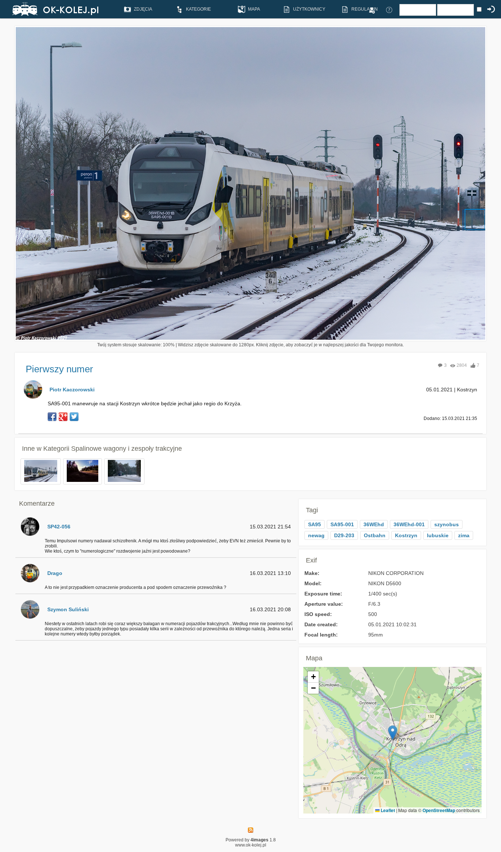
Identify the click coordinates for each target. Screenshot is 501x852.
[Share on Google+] (63, 416)
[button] (392, 732)
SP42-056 (58, 527)
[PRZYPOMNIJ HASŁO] (389, 9)
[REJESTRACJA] (371, 9)
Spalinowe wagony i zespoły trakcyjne (126, 448)
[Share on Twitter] (74, 416)
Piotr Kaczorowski (72, 389)
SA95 (314, 524)
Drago (54, 573)
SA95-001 (342, 524)
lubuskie (438, 535)
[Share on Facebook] (52, 416)
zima (463, 535)
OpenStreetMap (439, 810)
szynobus (446, 524)
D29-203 (344, 535)
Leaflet (387, 810)
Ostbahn (374, 535)
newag (316, 535)
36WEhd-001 (409, 524)
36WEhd (373, 524)
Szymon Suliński (68, 609)
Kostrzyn (406, 535)
